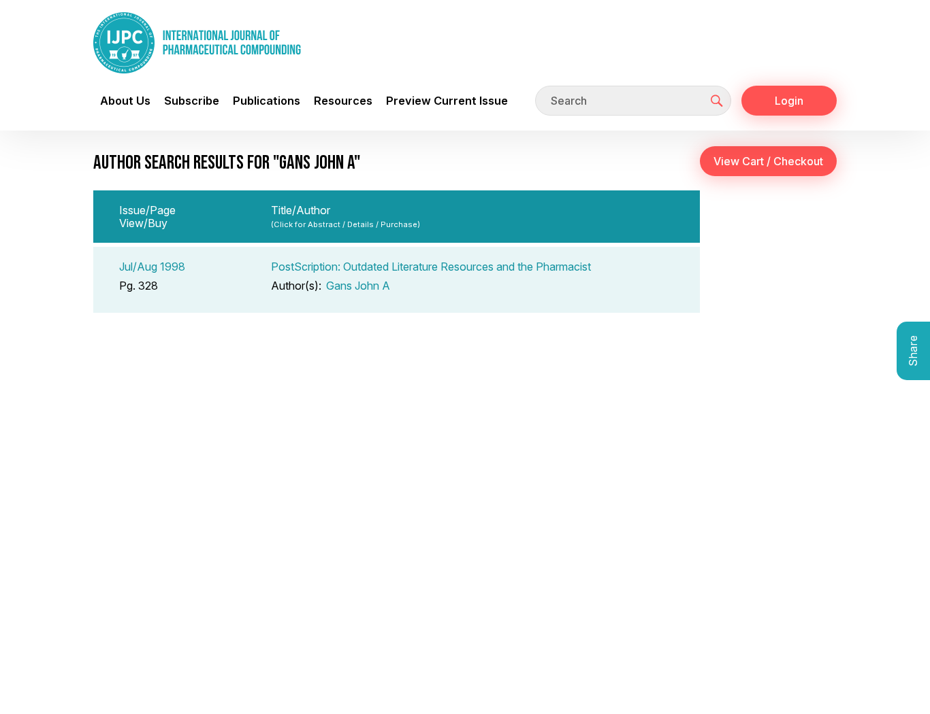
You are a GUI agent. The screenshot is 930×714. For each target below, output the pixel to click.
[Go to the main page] (197, 42)
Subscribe (191, 100)
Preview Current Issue (447, 100)
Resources (343, 100)
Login (789, 100)
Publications (266, 100)
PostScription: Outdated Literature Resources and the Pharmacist (431, 266)
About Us (125, 100)
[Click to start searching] (717, 100)
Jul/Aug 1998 (152, 266)
